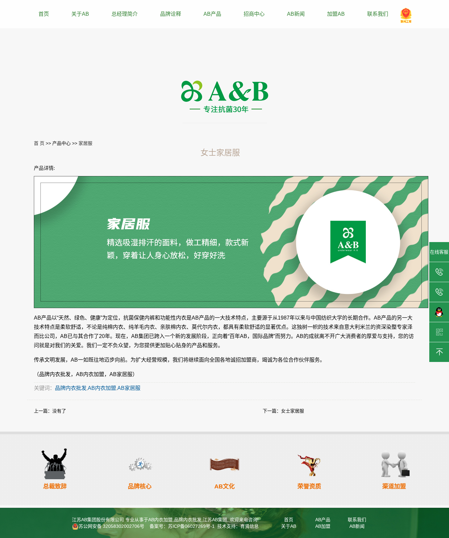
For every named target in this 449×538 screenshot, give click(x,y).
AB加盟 (322, 526)
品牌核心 (140, 486)
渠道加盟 (394, 486)
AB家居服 (128, 388)
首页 (43, 14)
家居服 (85, 143)
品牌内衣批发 (70, 388)
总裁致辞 (55, 486)
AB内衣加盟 (102, 388)
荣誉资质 (309, 486)
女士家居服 (292, 411)
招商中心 (254, 14)
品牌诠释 (170, 14)
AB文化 (224, 486)
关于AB (80, 14)
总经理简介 (124, 14)
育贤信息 (249, 526)
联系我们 (377, 14)
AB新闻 (296, 14)
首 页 (39, 143)
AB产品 (212, 14)
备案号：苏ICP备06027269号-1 (181, 526)
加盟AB (336, 14)
